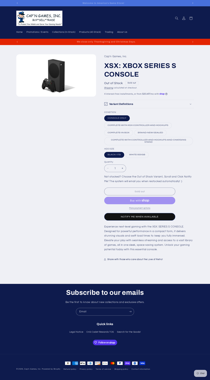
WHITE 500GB (139, 155)
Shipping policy (121, 369)
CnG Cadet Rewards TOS (100, 332)
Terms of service (103, 369)
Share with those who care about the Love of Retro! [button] (135, 259)
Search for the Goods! (129, 332)
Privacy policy (86, 369)
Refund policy (69, 369)
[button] (176, 18)
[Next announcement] (192, 3)
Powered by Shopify (51, 369)
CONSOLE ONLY (119, 119)
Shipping (108, 88)
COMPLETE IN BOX (120, 133)
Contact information (140, 369)
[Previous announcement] (17, 3)
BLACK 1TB (116, 155)
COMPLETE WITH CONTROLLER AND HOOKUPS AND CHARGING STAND (148, 142)
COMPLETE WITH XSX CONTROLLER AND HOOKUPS (140, 126)
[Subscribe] (130, 311)
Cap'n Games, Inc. (32, 369)
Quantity (108, 162)
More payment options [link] (139, 208)
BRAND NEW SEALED (152, 133)
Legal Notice (76, 332)
